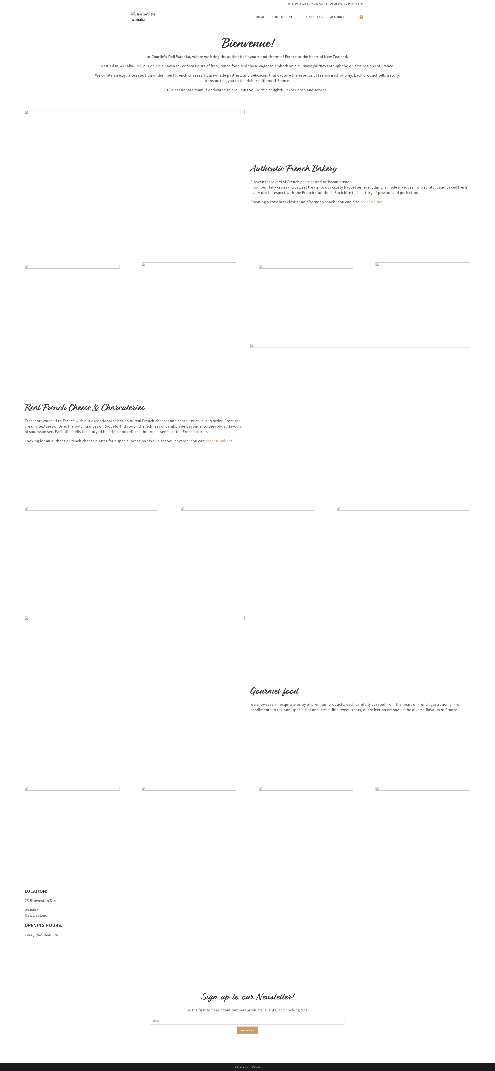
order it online (218, 441)
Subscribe (247, 1030)
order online (371, 202)
